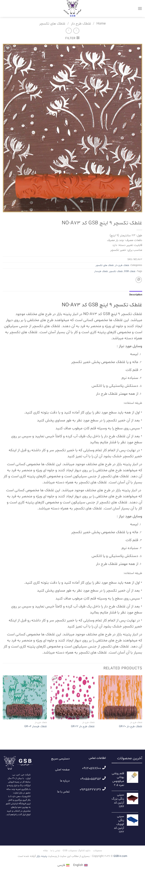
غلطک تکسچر (116, 271)
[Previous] (142, 705)
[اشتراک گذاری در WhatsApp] (139, 280)
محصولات (97, 850)
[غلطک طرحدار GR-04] (25, 697)
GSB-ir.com (120, 856)
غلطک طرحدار (101, 271)
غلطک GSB (129, 271)
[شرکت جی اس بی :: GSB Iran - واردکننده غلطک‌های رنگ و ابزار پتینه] (72, 8)
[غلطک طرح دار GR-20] (120, 697)
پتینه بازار (41, 856)
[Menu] (140, 8)
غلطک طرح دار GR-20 (130, 726)
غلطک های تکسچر (52, 23)
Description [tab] (135, 295)
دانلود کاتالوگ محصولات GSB (76, 850)
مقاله (45, 850)
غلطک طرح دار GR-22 (83, 726)
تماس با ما (63, 792)
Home (101, 23)
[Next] (3, 705)
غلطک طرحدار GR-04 (35, 726)
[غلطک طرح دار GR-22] (73, 697)
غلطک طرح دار (81, 23)
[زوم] (137, 208)
